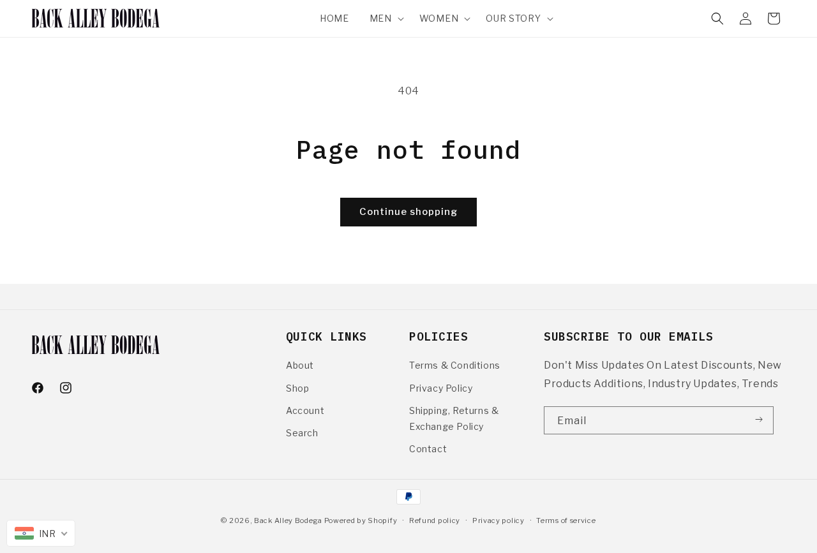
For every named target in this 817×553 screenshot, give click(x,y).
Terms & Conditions (454, 365)
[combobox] (40, 533)
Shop (297, 388)
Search (302, 432)
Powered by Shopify (361, 520)
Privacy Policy (440, 388)
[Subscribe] (759, 419)
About (300, 365)
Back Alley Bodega (289, 520)
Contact (428, 448)
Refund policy (434, 520)
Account (305, 410)
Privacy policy (498, 520)
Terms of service (566, 520)
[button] (384, 18)
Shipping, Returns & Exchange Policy (453, 418)
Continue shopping (408, 212)
